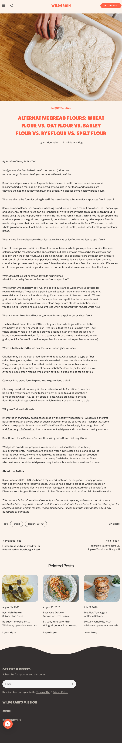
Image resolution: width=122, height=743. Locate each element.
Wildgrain (8, 170)
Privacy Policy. (60, 692)
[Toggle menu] (3, 5)
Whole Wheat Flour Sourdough (61, 425)
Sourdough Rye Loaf (92, 425)
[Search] (11, 5)
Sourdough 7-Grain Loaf (21, 429)
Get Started (111, 5)
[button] (8, 724)
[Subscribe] (72, 684)
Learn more (9, 632)
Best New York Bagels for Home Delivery (95, 614)
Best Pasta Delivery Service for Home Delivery (57, 614)
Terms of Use (43, 692)
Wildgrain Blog (74, 142)
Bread (15, 523)
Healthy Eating (34, 523)
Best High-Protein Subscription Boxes (12, 614)
